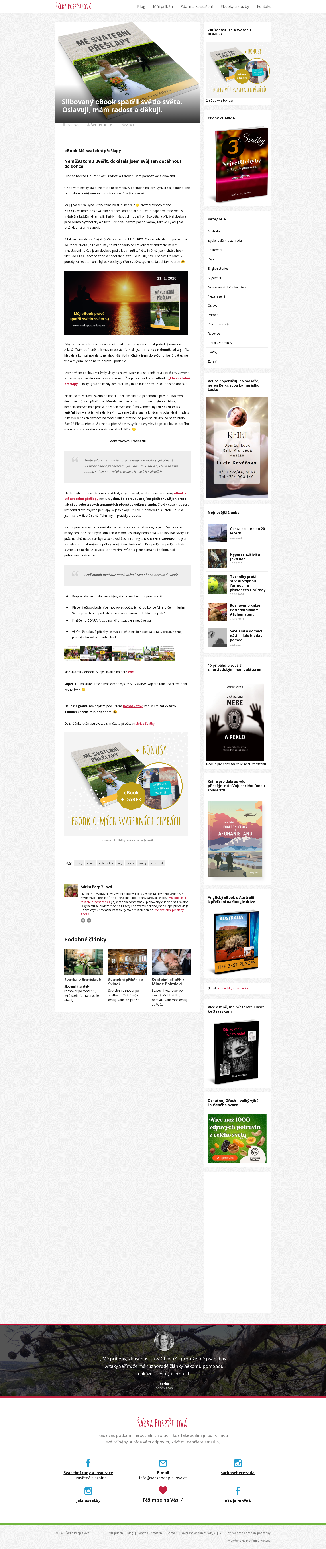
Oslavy (212, 305)
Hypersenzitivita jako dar (245, 556)
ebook (91, 863)
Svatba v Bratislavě (82, 979)
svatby (143, 863)
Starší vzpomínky (220, 343)
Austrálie (214, 231)
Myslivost (214, 278)
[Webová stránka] (83, 920)
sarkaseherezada (238, 1472)
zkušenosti (157, 863)
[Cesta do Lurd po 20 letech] (217, 533)
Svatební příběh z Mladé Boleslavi (168, 981)
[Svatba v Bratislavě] (83, 962)
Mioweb (265, 1541)
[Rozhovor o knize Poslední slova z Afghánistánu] (217, 612)
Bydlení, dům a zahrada (225, 240)
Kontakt (264, 6)
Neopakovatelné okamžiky (227, 287)
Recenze (214, 333)
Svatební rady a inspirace (88, 1472)
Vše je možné (238, 1501)
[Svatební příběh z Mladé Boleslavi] (171, 962)
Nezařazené (216, 296)
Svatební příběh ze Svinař (125, 981)
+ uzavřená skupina (88, 1477)
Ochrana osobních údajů (198, 1533)
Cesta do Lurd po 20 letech (247, 531)
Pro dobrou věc (219, 324)
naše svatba (106, 863)
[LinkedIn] (89, 920)
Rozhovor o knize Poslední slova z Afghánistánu (245, 610)
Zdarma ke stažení (197, 6)
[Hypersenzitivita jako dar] (217, 558)
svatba (131, 863)
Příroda (213, 315)
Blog (141, 6)
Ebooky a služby (235, 6)
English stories (218, 268)
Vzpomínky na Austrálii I (233, 988)
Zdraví (212, 361)
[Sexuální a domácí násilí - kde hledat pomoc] (217, 637)
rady (120, 863)
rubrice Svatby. (144, 723)
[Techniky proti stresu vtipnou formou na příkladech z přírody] (217, 584)
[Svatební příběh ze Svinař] (127, 962)
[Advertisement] (237, 1242)
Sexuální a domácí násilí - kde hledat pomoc (246, 635)
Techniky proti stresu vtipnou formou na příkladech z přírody (247, 583)
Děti (211, 259)
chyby (79, 863)
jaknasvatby (133, 706)
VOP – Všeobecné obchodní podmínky (245, 1533)
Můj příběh (163, 6)
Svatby (212, 352)
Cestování (215, 250)
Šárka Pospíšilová (73, 6)
